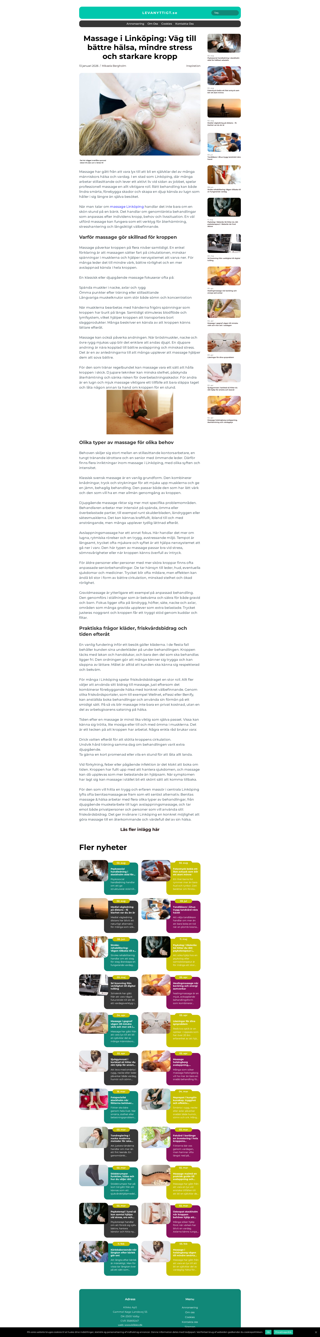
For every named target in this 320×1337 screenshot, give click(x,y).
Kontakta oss (184, 23)
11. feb (121, 1243)
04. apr (121, 1015)
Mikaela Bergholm (114, 65)
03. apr (183, 1015)
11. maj (183, 939)
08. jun (121, 939)
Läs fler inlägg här (140, 829)
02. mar (121, 1167)
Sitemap (190, 1326)
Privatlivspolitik (283, 1332)
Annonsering (135, 23)
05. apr (183, 977)
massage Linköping (127, 207)
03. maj (121, 977)
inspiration (193, 65)
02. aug (121, 862)
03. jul (183, 900)
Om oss (153, 23)
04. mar (183, 1091)
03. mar (121, 1129)
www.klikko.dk (133, 1325)
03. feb (184, 1243)
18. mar (121, 1091)
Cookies (166, 23)
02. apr (121, 1053)
